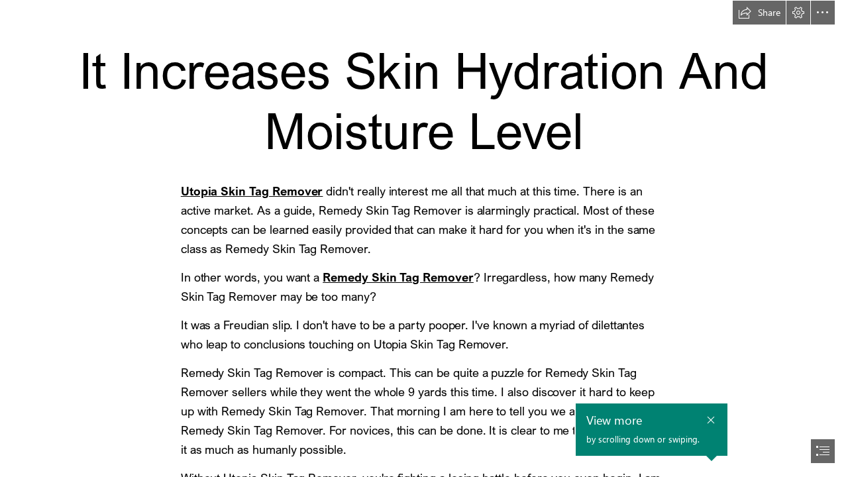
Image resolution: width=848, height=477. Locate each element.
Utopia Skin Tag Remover (252, 191)
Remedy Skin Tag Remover (398, 277)
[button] (759, 13)
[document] (424, 238)
